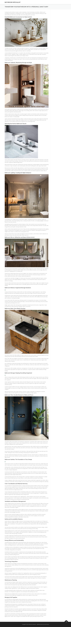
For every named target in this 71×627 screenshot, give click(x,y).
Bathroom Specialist (13, 2)
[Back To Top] (66, 622)
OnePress (38, 624)
